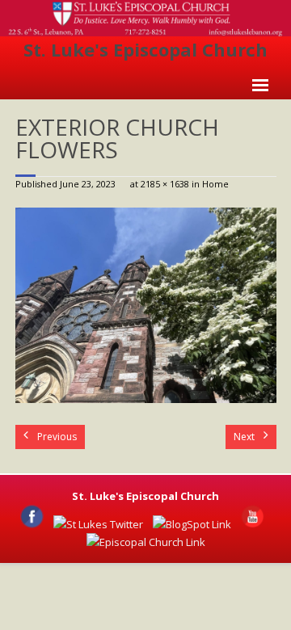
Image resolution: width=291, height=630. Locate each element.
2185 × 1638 (165, 184)
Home (215, 184)
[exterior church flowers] (145, 305)
